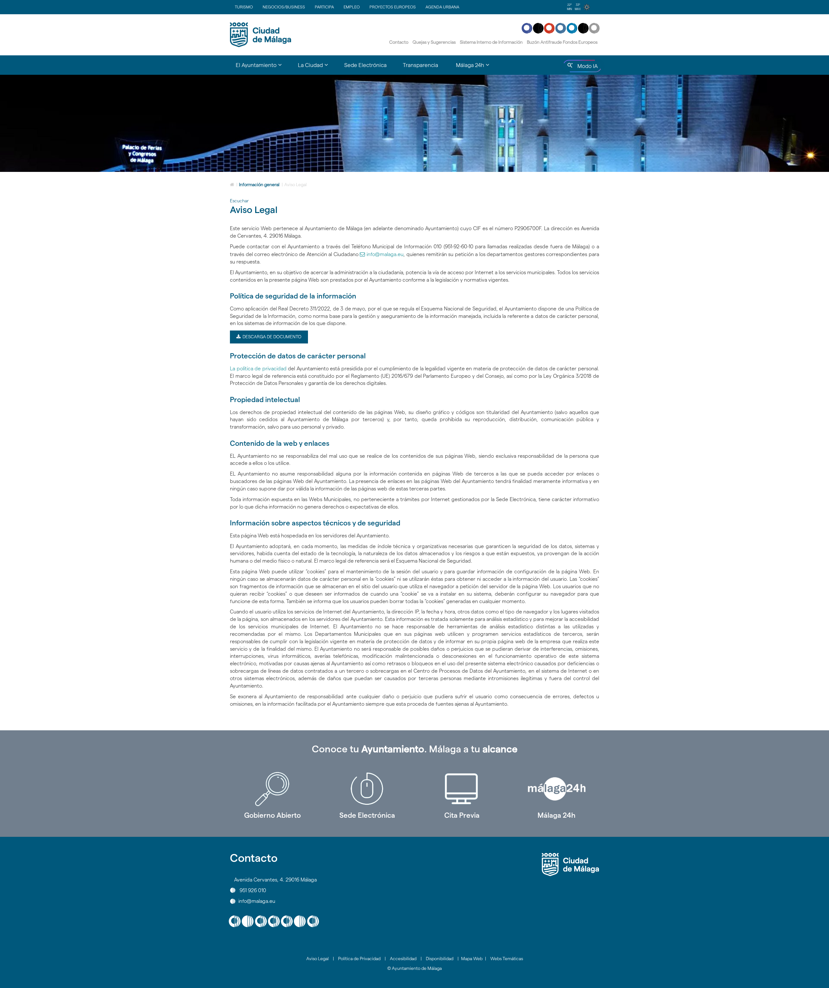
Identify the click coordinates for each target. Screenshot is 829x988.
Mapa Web (472, 958)
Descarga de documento (270, 336)
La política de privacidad (258, 368)
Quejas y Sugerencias (434, 42)
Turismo (244, 7)
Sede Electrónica (365, 65)
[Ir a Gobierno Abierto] (272, 789)
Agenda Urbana (442, 7)
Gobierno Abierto (272, 815)
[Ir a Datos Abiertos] (462, 789)
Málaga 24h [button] (476, 68)
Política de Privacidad (359, 958)
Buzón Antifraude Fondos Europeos (562, 42)
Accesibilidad (403, 958)
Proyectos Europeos (392, 7)
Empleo (352, 7)
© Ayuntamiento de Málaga (414, 968)
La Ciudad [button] (317, 68)
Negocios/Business (284, 7)
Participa (324, 7)
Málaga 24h (556, 815)
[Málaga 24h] (556, 789)
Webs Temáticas (506, 958)
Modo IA (586, 67)
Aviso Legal (317, 958)
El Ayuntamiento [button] (263, 68)
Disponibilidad (439, 958)
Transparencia (420, 65)
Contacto (398, 42)
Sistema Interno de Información (491, 42)
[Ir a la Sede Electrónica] (367, 789)
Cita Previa (462, 815)
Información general (259, 184)
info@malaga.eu (385, 254)
